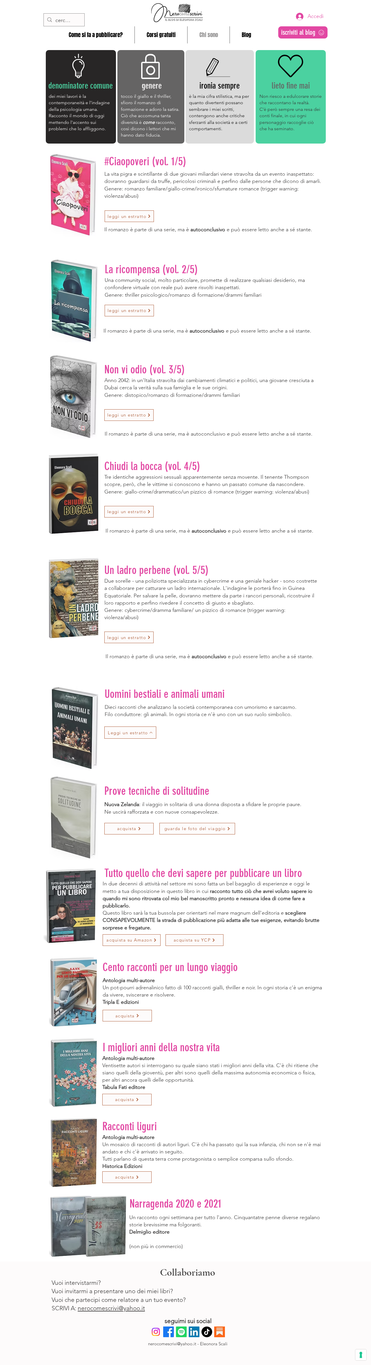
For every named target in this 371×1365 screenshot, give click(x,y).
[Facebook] (168, 1332)
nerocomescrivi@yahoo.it (111, 1308)
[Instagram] (155, 1332)
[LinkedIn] (194, 1332)
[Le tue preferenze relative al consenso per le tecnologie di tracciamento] (360, 1354)
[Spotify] (181, 1332)
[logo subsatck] (219, 1332)
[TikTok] (206, 1332)
